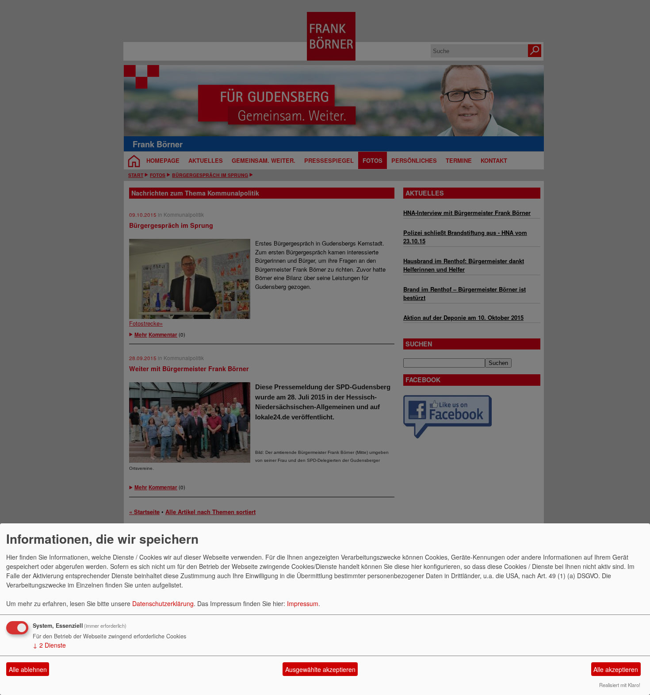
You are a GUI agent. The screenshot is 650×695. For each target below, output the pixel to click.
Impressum (302, 603)
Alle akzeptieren (615, 669)
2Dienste (49, 645)
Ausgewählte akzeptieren (320, 669)
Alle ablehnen (28, 669)
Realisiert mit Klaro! (619, 684)
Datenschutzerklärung (163, 603)
